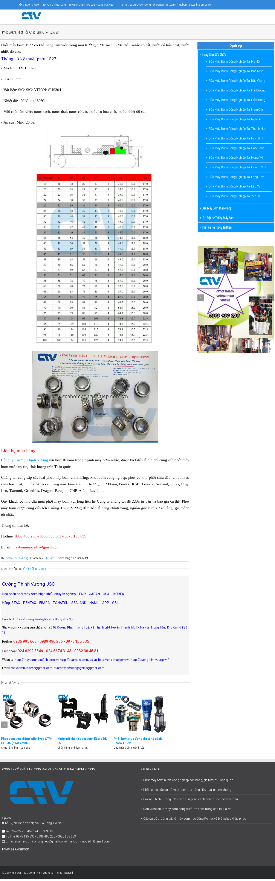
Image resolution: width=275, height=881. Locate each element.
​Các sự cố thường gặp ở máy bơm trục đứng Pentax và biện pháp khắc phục (194, 818)
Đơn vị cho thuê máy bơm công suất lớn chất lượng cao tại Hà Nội (187, 809)
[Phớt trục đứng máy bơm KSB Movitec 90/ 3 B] (140, 713)
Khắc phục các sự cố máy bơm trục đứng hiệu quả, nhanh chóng (187, 789)
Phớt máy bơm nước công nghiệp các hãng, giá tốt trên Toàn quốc (188, 780)
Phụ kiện (49, 558)
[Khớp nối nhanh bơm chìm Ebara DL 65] (27, 713)
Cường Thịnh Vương (16, 558)
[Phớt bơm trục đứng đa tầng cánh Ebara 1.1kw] (83, 713)
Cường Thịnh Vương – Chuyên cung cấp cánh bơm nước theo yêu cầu (190, 799)
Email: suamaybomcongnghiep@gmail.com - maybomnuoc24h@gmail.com (167, 4)
